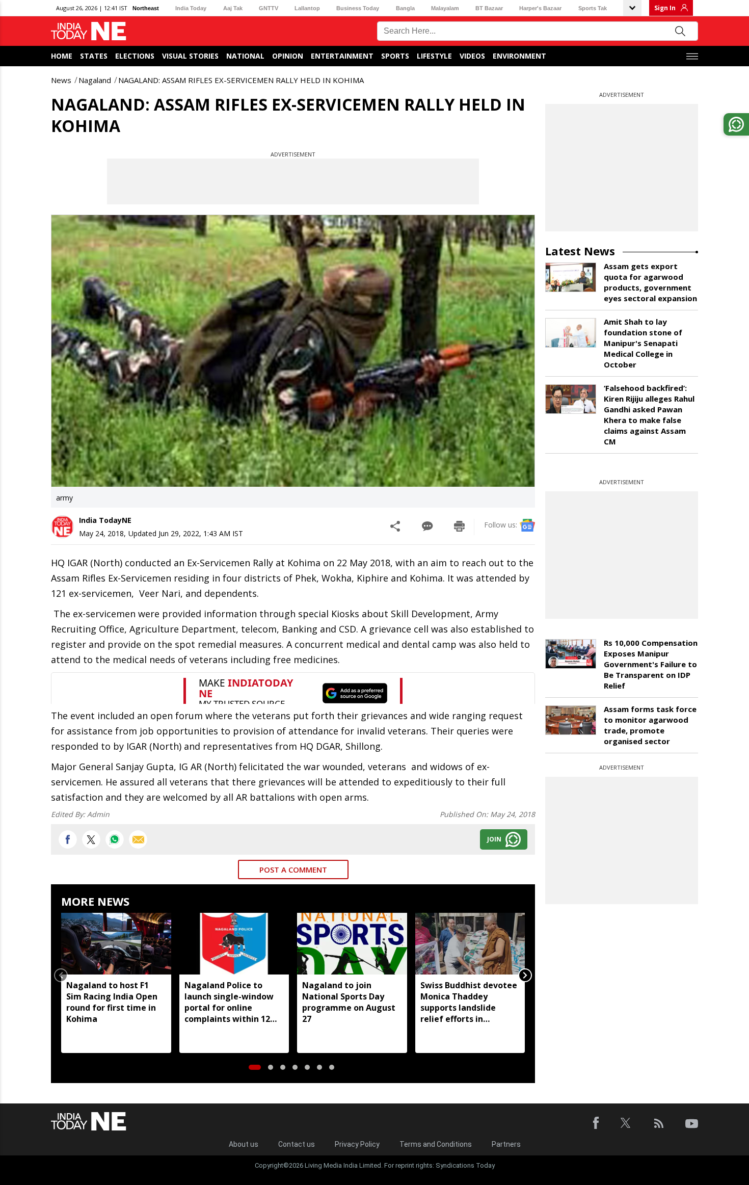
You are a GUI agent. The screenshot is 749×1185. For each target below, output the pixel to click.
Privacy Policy (357, 1144)
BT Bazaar (489, 8)
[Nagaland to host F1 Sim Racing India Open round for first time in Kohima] (116, 944)
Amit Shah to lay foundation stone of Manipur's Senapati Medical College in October (643, 343)
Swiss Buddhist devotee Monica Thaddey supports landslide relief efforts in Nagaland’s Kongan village (468, 1002)
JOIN (494, 839)
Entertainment (342, 56)
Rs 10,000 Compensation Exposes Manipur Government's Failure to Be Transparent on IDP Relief (651, 664)
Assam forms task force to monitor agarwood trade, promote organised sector (650, 725)
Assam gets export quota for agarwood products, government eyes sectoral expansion (650, 282)
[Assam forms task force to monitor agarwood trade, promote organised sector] (571, 720)
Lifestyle (434, 56)
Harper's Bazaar (540, 8)
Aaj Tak (233, 8)
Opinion (287, 56)
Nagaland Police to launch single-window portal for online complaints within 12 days (229, 1002)
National (245, 56)
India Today (190, 8)
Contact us (296, 1144)
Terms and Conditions (435, 1144)
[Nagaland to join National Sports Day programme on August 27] (352, 944)
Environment (519, 56)
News (61, 80)
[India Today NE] (88, 31)
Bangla (405, 8)
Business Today (357, 8)
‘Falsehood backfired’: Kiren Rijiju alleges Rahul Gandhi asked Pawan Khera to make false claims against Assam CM (649, 414)
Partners (506, 1144)
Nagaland (94, 80)
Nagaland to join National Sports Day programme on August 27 (348, 1002)
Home (61, 56)
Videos (472, 56)
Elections (134, 56)
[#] (114, 839)
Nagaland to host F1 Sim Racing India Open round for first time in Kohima (111, 1002)
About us (243, 1144)
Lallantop (307, 8)
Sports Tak (592, 8)
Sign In (665, 8)
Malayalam (445, 8)
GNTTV (268, 8)
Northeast (145, 8)
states (94, 56)
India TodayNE (105, 520)
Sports (395, 56)
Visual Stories (190, 56)
